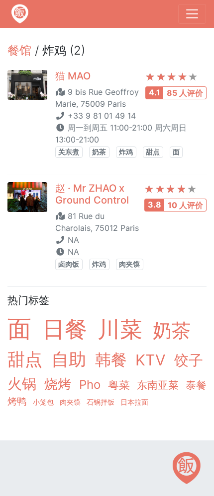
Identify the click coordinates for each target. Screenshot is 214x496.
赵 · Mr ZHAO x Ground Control (92, 194)
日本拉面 (134, 402)
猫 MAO (73, 76)
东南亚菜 (159, 385)
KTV (152, 360)
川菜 (123, 329)
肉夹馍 (129, 264)
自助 (71, 359)
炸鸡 (126, 152)
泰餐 (196, 385)
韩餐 (113, 359)
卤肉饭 (68, 264)
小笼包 (44, 402)
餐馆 (19, 50)
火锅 (23, 383)
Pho (91, 384)
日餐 (68, 329)
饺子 (188, 360)
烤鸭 (18, 401)
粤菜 (120, 384)
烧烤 (59, 384)
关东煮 (68, 152)
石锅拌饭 (101, 402)
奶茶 (99, 152)
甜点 (153, 152)
